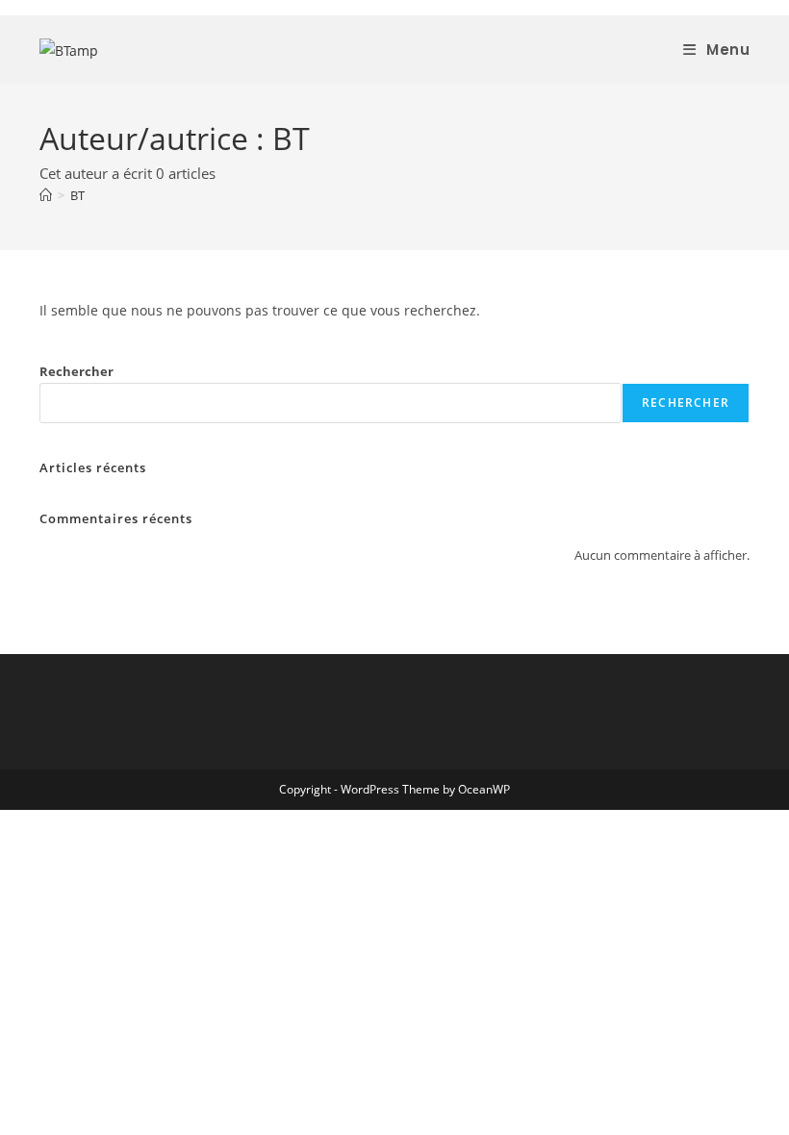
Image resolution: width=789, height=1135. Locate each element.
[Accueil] (45, 195)
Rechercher (76, 371)
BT (77, 195)
